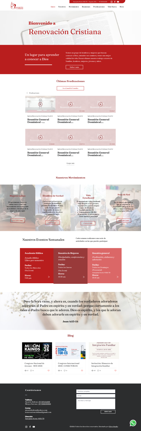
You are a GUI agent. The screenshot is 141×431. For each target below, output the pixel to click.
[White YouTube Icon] (33, 426)
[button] (33, 93)
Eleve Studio (113, 426)
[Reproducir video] (40, 104)
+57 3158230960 (44, 404)
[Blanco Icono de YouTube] (118, 2)
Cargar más (70, 163)
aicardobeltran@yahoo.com (36, 410)
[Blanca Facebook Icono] (115, 2)
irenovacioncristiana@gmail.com (38, 412)
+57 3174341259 (44, 402)
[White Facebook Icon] (30, 426)
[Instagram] (111, 2)
